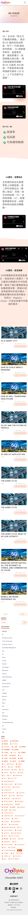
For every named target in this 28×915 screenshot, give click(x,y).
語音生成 (13, 755)
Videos (4, 699)
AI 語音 (5, 755)
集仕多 (19, 767)
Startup (4, 673)
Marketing (5, 716)
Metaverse (5, 670)
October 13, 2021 (21, 372)
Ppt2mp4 (19, 784)
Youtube (4, 719)
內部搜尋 (16, 749)
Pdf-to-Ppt (13, 778)
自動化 (21, 758)
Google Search (8, 801)
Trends (4, 660)
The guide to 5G (9, 481)
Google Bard (15, 824)
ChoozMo (6, 746)
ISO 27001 (15, 744)
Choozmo (6, 769)
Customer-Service (7, 644)
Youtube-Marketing (7, 722)
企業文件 (14, 761)
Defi (3, 712)
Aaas (11, 767)
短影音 (13, 807)
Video (3, 657)
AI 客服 (5, 758)
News (3, 703)
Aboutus (4, 696)
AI (2, 654)
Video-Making (17, 833)
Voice (14, 772)
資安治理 (6, 744)
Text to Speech (8, 844)
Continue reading (20, 346)
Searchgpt (7, 798)
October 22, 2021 (21, 343)
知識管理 (22, 761)
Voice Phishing (8, 830)
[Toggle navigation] (25, 2)
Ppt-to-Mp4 (7, 787)
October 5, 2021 (21, 457)
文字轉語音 (23, 752)
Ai (2, 634)
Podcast (4, 664)
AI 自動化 (6, 752)
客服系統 (6, 761)
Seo (3, 651)
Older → (23, 614)
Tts (20, 827)
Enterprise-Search (7, 638)
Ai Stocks (7, 818)
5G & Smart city (9, 341)
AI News (13, 810)
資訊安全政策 (15, 741)
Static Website (14, 859)
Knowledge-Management (9, 647)
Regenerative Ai (8, 804)
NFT (3, 706)
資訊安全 (4, 631)
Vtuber (20, 853)
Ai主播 (4, 680)
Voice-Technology (7, 641)
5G (3, 343)
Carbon (4, 729)
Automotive (5, 686)
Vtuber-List (7, 856)
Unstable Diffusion (9, 827)
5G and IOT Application (13, 454)
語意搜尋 (23, 746)
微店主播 (6, 838)
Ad (10, 775)
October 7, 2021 (21, 430)
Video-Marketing (7, 677)
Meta (5, 795)
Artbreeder (16, 821)
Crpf (5, 824)
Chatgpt (4, 693)
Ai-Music (19, 830)
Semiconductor (6, 683)
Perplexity (17, 798)
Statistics (18, 856)
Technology (5, 667)
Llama (13, 795)
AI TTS (14, 752)
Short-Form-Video (9, 792)
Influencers (5, 709)
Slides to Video (8, 784)
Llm (22, 769)
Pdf (3, 690)
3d (4, 775)
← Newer (5, 614)
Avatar (6, 772)
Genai (15, 769)
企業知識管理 (7, 749)
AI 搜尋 (15, 746)
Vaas (5, 836)
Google (11, 764)
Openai (21, 795)
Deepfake (22, 807)
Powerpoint (18, 775)
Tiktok (16, 818)
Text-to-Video (15, 836)
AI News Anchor (8, 813)
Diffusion (21, 792)
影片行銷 (6, 807)
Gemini (20, 764)
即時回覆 (13, 758)
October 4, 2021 (21, 572)
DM (3, 732)
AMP (5, 859)
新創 (18, 804)
